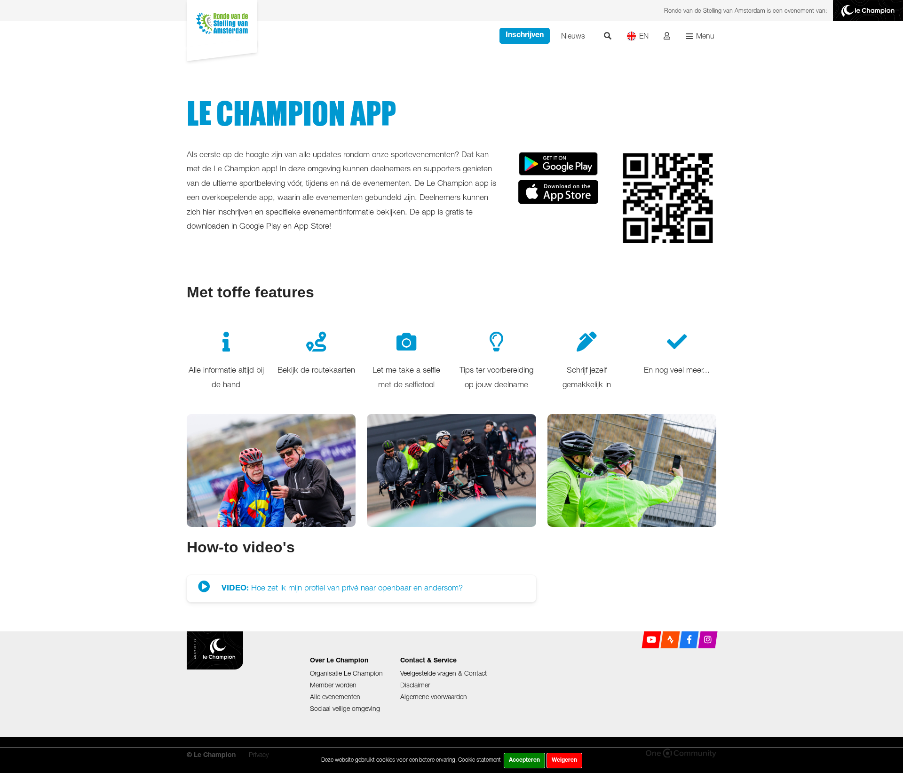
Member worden (333, 685)
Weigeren (564, 760)
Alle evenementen (335, 697)
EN (644, 36)
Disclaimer (415, 685)
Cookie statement (479, 759)
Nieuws (573, 36)
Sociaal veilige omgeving (345, 708)
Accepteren (524, 760)
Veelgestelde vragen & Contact (443, 673)
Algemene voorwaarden (433, 697)
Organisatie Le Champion (346, 673)
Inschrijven (525, 36)
